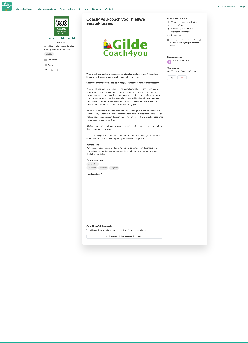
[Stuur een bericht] (52, 70)
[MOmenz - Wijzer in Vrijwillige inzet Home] (7, 6)
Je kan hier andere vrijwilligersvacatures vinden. (185, 43)
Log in (243, 6)
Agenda (82, 9)
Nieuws (95, 9)
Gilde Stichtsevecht (61, 38)
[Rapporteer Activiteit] (182, 77)
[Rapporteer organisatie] (57, 70)
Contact (109, 9)
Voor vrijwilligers (24, 9)
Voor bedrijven (67, 9)
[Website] (46, 70)
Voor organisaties (46, 9)
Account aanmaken (227, 6)
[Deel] (171, 77)
